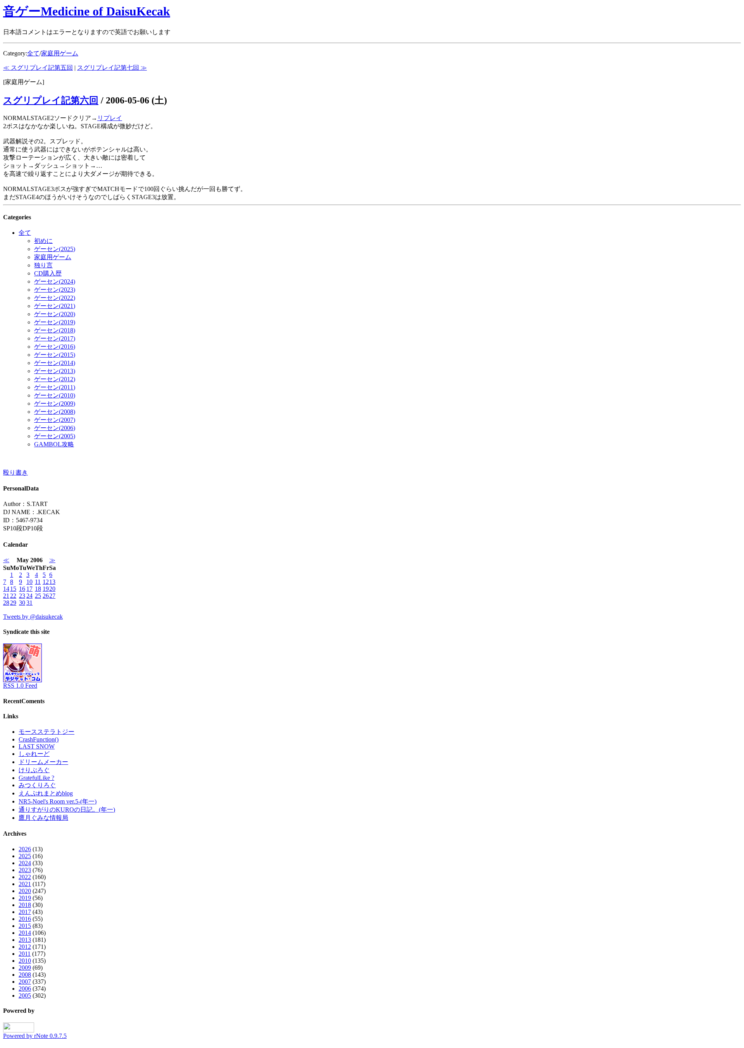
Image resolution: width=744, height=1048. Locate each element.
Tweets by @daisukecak (33, 616)
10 (29, 581)
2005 (25, 995)
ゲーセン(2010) (54, 395)
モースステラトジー (46, 731)
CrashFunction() (39, 739)
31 (29, 602)
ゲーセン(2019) (54, 322)
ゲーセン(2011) (54, 387)
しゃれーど (34, 753)
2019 (25, 898)
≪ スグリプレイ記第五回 (38, 67)
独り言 (43, 265)
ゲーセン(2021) (54, 306)
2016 (25, 918)
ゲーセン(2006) (54, 428)
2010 (25, 960)
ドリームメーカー (43, 762)
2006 (25, 988)
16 (22, 588)
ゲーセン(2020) (54, 314)
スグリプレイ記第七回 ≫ (112, 67)
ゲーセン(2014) (54, 363)
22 (13, 595)
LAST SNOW (37, 746)
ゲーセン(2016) (54, 346)
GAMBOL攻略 (54, 444)
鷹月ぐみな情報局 (43, 817)
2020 (25, 891)
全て (33, 53)
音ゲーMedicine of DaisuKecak (86, 11)
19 (46, 588)
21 (6, 595)
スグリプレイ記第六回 (50, 100)
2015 (25, 925)
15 (13, 588)
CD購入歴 (48, 273)
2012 (25, 946)
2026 (25, 849)
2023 (25, 870)
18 (38, 588)
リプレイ (109, 118)
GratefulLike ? (36, 777)
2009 (25, 967)
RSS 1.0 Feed (20, 685)
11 (38, 581)
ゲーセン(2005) (54, 436)
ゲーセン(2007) (54, 419)
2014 (25, 932)
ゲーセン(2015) (54, 354)
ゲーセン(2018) (54, 330)
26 (46, 595)
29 (13, 602)
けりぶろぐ (34, 770)
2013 (25, 939)
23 (22, 595)
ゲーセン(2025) (54, 249)
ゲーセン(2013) (54, 371)
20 (52, 588)
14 (6, 588)
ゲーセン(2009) (54, 403)
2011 (25, 953)
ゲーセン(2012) (54, 379)
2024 (25, 863)
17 (29, 588)
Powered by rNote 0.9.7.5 (35, 1036)
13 (52, 581)
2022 (25, 877)
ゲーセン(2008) (54, 411)
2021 (25, 884)
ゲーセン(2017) (54, 338)
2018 (25, 905)
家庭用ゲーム (59, 53)
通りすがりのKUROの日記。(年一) (67, 809)
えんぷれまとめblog (46, 793)
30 (22, 602)
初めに (43, 240)
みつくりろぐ (37, 785)
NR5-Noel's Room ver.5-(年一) (57, 801)
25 (38, 595)
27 (52, 595)
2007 (25, 981)
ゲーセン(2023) (54, 289)
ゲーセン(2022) (54, 297)
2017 (25, 912)
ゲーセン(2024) (54, 281)
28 (6, 602)
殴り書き (15, 472)
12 (46, 581)
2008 (25, 974)
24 (29, 595)
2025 (25, 856)
